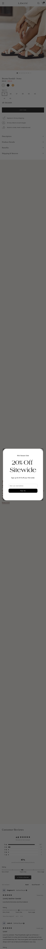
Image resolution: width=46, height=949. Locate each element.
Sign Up (23, 491)
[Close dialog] (41, 450)
